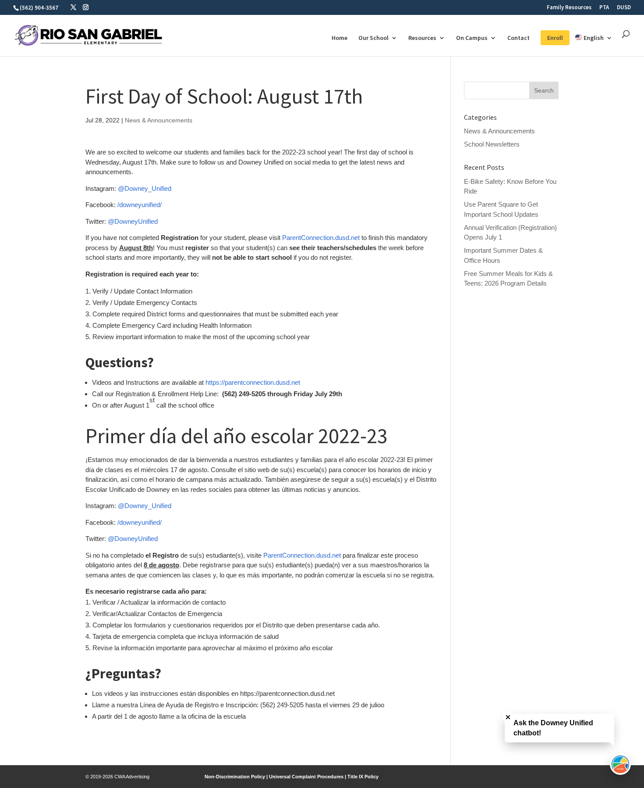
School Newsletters (492, 144)
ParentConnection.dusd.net (321, 237)
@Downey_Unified (144, 188)
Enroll (555, 38)
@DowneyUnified (133, 221)
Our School (373, 38)
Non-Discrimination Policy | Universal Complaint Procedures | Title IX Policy (292, 776)
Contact (518, 38)
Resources (422, 38)
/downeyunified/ (139, 204)
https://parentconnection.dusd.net (252, 382)
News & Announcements (158, 120)
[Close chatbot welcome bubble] (507, 717)
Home (339, 38)
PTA (604, 7)
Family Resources (569, 7)
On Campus (472, 38)
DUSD (624, 7)
